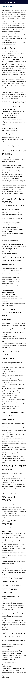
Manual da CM (10, 2)
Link (13, 44)
